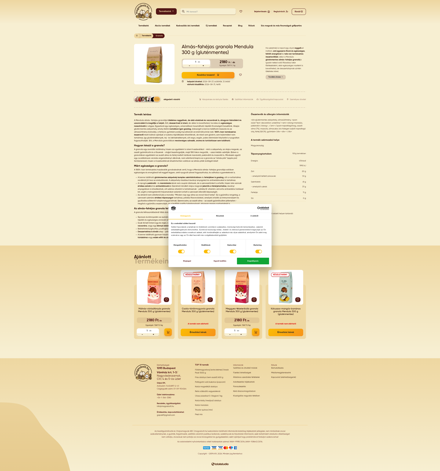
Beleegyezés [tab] (185, 216)
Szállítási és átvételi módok (245, 368)
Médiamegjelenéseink (281, 373)
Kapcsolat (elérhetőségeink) (283, 377)
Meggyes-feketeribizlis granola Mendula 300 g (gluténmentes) (242, 310)
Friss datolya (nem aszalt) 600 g (209, 377)
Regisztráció (279, 12)
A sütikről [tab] (254, 216)
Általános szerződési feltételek (246, 377)
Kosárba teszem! (206, 75)
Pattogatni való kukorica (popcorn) (210, 382)
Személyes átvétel (298, 99)
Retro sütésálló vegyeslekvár (207, 391)
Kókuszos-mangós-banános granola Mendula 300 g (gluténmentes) (286, 311)
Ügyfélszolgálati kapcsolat (271, 99)
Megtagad (187, 261)
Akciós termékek (162, 26)
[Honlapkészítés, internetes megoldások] (220, 464)
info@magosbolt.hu (165, 406)
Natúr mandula (201, 405)
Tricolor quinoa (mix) (204, 410)
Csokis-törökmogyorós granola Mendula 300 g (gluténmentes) (198, 310)
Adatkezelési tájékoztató (244, 382)
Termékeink (165, 11)
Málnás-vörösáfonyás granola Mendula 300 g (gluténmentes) (154, 310)
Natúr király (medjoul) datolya (208, 401)
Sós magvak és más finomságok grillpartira (281, 26)
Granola (159, 36)
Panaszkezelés (239, 387)
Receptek (227, 26)
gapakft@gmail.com (166, 415)
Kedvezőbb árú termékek (188, 26)
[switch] (207, 251)
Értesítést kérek (198, 332)
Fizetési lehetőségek (242, 373)
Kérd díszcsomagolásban (244, 391)
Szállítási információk (244, 99)
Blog (240, 26)
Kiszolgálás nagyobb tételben (246, 396)
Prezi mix (199, 414)
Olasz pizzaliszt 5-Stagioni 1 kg (208, 396)
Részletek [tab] (220, 216)
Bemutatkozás (277, 368)
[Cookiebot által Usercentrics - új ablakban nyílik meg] (259, 208)
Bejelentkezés (260, 12)
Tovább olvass (274, 77)
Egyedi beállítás (220, 261)
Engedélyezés (252, 261)
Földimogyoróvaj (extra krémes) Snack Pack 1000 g (212, 371)
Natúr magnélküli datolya (206, 387)
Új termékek (211, 26)
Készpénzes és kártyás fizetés (215, 99)
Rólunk (251, 26)
